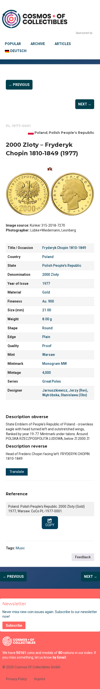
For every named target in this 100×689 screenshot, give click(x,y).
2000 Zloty (50, 274)
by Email (59, 657)
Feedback (83, 557)
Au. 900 (48, 301)
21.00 (46, 310)
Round (47, 328)
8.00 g (47, 319)
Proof (46, 346)
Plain (46, 337)
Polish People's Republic (71, 132)
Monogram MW (54, 364)
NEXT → (84, 104)
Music (20, 548)
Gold (46, 292)
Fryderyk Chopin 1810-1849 (64, 248)
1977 (46, 283)
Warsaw (48, 355)
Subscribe (14, 625)
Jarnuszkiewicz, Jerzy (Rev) (64, 390)
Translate (16, 472)
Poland (40, 132)
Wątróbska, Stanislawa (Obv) (64, 395)
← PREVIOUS (19, 85)
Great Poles (51, 381)
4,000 (46, 373)
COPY (49, 525)
